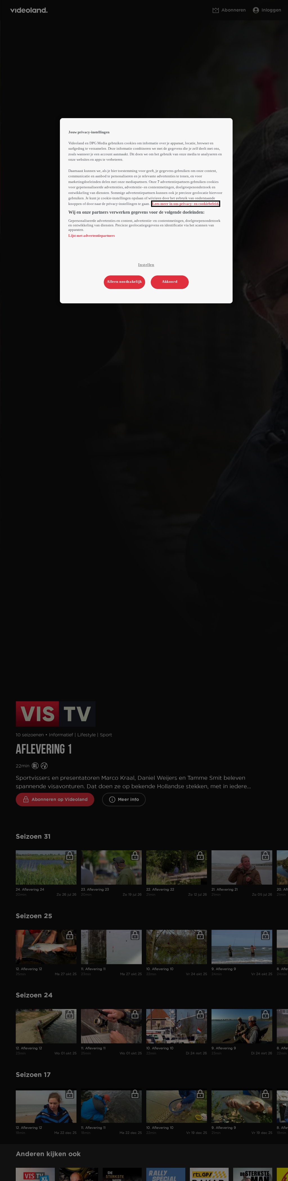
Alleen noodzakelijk (124, 281)
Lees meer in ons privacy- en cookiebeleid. (185, 204)
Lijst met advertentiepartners (91, 235)
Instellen (146, 265)
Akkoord (169, 281)
